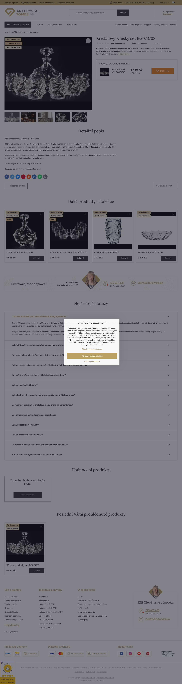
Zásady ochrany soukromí (92, 349)
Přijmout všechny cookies (92, 356)
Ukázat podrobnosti (92, 361)
